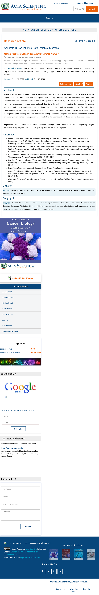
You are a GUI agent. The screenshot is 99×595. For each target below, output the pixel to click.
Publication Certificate (11, 457)
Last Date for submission (12, 467)
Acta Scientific (31, 549)
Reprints (89, 84)
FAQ (73, 591)
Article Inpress (7, 314)
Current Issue (7, 309)
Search (92, 8)
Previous (3, 243)
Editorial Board (7, 297)
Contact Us (60, 589)
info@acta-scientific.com (38, 542)
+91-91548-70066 (22, 278)
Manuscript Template (10, 331)
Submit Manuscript (85, 3)
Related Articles (66, 84)
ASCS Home (7, 292)
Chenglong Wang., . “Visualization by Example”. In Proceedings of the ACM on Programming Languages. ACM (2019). (51, 180)
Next (38, 243)
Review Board (7, 303)
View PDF (79, 84)
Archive (5, 320)
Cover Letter (7, 326)
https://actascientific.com (30, 557)
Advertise (74, 589)
